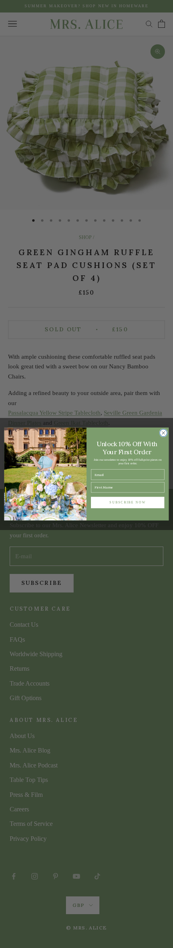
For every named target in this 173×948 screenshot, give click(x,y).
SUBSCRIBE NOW (127, 502)
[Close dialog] (163, 433)
